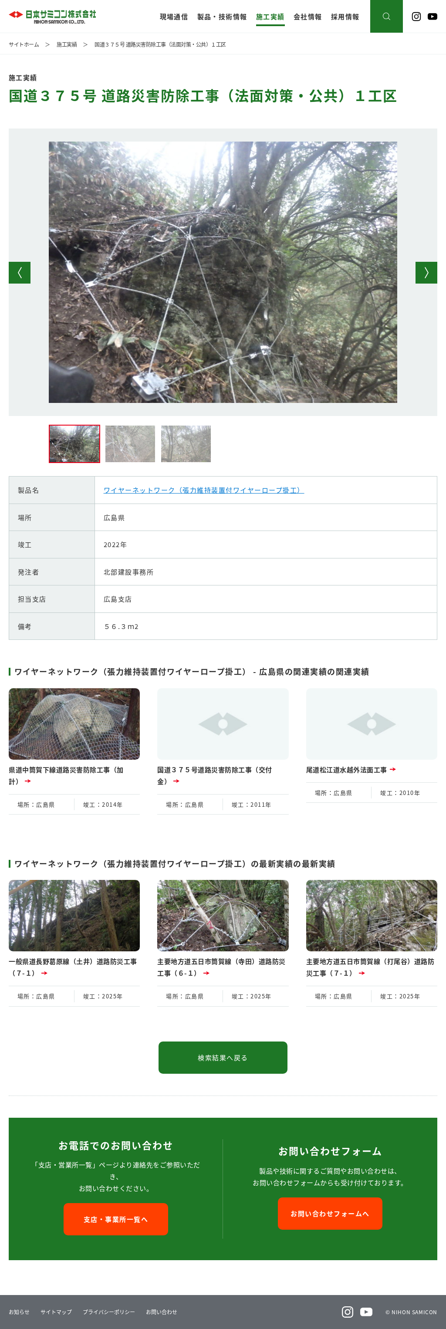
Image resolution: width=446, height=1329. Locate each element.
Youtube (432, 16)
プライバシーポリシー (109, 1311)
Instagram (416, 16)
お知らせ (19, 1311)
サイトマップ (56, 1311)
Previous (19, 273)
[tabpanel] (223, 272)
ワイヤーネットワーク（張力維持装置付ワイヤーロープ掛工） (204, 489)
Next (426, 273)
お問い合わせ (161, 1311)
